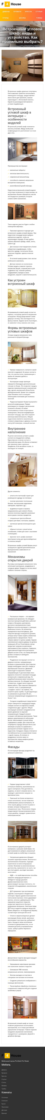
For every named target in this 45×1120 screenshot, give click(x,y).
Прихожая (5, 1107)
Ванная (4, 1113)
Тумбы (39, 18)
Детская (4, 1110)
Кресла (28, 12)
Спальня (5, 1100)
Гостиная (5, 1097)
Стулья (39, 12)
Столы (6, 18)
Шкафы (22, 18)
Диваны (6, 12)
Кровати (17, 12)
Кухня (4, 1104)
